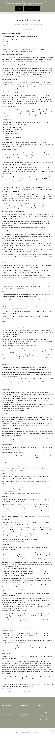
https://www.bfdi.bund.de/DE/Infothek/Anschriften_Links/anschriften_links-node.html (22, 76)
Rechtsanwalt (5, 711)
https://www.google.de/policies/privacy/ (16, 642)
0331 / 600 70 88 (43, 719)
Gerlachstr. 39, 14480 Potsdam (45, 712)
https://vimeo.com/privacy (8, 318)
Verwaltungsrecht (24, 714)
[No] (53, 6)
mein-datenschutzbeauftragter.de (23, 691)
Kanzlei (3, 709)
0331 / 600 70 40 (43, 715)
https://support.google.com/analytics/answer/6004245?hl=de (20, 441)
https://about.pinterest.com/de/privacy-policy (12, 541)
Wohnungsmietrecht (24, 716)
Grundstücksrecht (24, 709)
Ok (19, 8)
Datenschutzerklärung (7, 714)
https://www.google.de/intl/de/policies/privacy (13, 288)
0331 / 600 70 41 (43, 717)
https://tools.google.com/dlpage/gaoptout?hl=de (40, 425)
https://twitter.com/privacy (25, 513)
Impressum (4, 712)
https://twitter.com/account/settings (40, 516)
